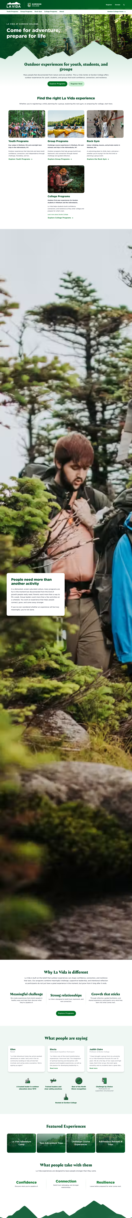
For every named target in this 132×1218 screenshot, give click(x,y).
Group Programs (26, 11)
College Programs (50, 11)
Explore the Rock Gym (97, 159)
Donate (117, 5)
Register (109, 5)
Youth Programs (12, 11)
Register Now (76, 84)
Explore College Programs (59, 218)
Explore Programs (57, 84)
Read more (54, 1068)
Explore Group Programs (59, 159)
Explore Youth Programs (19, 159)
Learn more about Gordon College (58, 214)
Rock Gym (38, 11)
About (61, 11)
